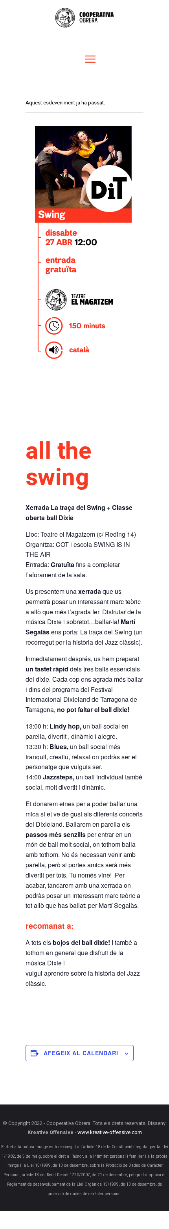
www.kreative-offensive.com (109, 1132)
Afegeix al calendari (81, 1053)
